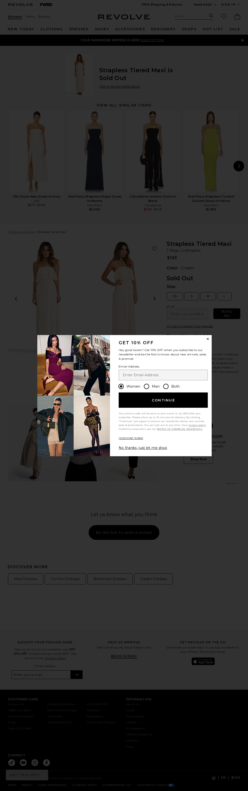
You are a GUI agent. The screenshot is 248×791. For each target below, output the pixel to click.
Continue (163, 400)
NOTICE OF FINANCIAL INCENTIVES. (179, 429)
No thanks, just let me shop (143, 448)
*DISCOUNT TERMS (131, 438)
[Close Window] (208, 339)
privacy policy (197, 425)
